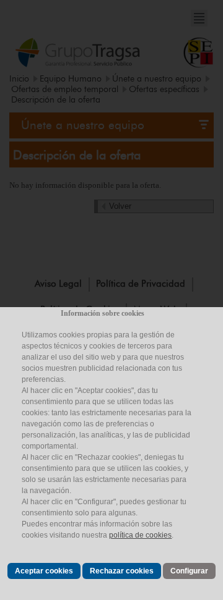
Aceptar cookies (44, 571)
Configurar (189, 571)
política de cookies (140, 535)
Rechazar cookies (122, 571)
